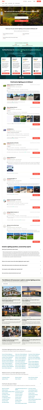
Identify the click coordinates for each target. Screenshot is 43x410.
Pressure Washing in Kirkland (32, 390)
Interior (3, 3)
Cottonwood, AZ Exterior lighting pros (21, 355)
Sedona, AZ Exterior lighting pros (33, 367)
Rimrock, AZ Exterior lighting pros (33, 361)
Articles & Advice (17, 3)
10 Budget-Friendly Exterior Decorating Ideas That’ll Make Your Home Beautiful (10, 340)
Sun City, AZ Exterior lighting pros (20, 366)
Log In (34, 1)
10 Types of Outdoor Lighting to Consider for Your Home (11, 320)
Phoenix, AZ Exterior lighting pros (20, 360)
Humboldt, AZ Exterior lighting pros (7, 357)
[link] (3, 71)
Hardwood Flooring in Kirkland (33, 394)
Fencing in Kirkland (5, 396)
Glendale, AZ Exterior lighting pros (33, 362)
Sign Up (39, 1)
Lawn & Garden (10, 3)
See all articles (5, 283)
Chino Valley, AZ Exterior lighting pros (8, 360)
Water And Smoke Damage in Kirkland (21, 403)
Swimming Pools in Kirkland (19, 391)
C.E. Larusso (4, 338)
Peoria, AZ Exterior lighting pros (20, 361)
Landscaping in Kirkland (5, 377)
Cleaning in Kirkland (18, 397)
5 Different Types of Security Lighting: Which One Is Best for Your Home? (31, 340)
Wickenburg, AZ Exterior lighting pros (7, 361)
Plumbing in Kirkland (18, 400)
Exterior (6, 3)
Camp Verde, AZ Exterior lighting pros (34, 354)
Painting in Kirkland (5, 393)
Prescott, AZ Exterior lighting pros (7, 354)
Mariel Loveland (4, 298)
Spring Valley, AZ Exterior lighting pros (8, 366)
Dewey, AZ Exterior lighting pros (7, 358)
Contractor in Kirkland (18, 395)
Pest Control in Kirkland (18, 392)
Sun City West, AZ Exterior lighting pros (21, 363)
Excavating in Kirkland (5, 402)
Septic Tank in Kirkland (5, 388)
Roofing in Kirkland (5, 390)
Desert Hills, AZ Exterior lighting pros (34, 357)
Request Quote (36, 102)
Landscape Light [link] (10, 5)
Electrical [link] (3, 5)
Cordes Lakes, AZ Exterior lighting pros (21, 354)
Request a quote (5, 73)
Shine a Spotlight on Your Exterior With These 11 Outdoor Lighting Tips (30, 300)
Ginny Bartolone (24, 298)
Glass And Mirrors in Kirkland (32, 391)
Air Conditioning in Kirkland (6, 397)
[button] (10, 97)
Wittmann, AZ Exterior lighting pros (20, 357)
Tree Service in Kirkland (18, 394)
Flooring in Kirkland (5, 400)
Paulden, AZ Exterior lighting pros (7, 363)
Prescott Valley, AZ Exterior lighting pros (8, 355)
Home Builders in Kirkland (6, 394)
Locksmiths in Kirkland (5, 399)
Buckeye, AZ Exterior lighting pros (33, 364)
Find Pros (21, 20)
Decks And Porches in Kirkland (33, 377)
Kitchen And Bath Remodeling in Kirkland (8, 391)
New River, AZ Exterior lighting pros (20, 358)
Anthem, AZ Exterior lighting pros (33, 355)
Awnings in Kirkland (31, 393)
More (13, 3)
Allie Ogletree (24, 317)
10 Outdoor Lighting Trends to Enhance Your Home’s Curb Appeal (31, 320)
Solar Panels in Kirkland (32, 388)
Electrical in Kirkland (18, 377)
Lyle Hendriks (4, 317)
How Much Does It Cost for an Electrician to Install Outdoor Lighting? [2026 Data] (11, 300)
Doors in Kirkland (17, 401)
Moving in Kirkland (18, 398)
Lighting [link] (6, 5)
